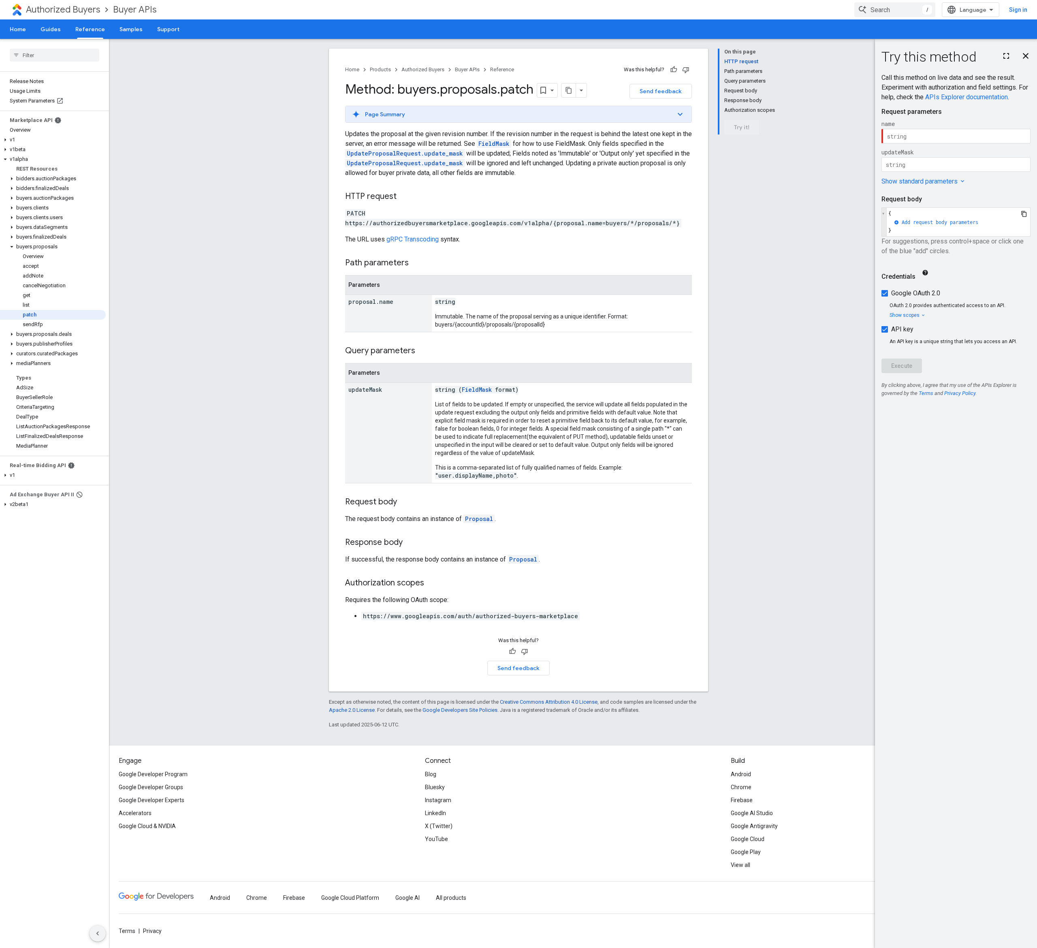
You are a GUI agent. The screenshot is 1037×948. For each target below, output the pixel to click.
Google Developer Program (153, 774)
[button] (53, 140)
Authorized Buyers (63, 9)
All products (451, 898)
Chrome (741, 787)
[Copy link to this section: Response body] (411, 543)
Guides (51, 29)
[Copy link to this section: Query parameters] (423, 351)
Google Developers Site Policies (459, 710)
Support (168, 29)
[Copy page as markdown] (568, 90)
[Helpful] (674, 70)
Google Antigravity (754, 826)
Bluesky (435, 787)
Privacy (152, 931)
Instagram (438, 800)
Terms (127, 931)
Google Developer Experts (151, 800)
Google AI (407, 898)
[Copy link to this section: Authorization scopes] (432, 583)
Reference (90, 29)
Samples (131, 29)
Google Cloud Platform (350, 898)
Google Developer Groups (151, 787)
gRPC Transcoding (412, 239)
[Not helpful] (686, 70)
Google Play (746, 852)
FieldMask (494, 143)
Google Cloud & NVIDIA (147, 826)
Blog (430, 774)
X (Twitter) (438, 826)
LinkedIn (435, 813)
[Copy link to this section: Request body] (405, 502)
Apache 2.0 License (352, 710)
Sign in (1018, 9)
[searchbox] (54, 55)
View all (740, 865)
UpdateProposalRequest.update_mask (405, 153)
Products (380, 69)
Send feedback (661, 91)
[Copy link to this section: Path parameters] (417, 263)
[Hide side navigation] (98, 933)
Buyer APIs (134, 9)
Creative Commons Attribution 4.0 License (548, 702)
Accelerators (135, 813)
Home (18, 29)
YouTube (436, 839)
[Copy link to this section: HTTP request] (405, 197)
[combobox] (894, 9)
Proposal (479, 519)
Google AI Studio (752, 813)
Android (741, 774)
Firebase (742, 800)
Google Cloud (747, 839)
